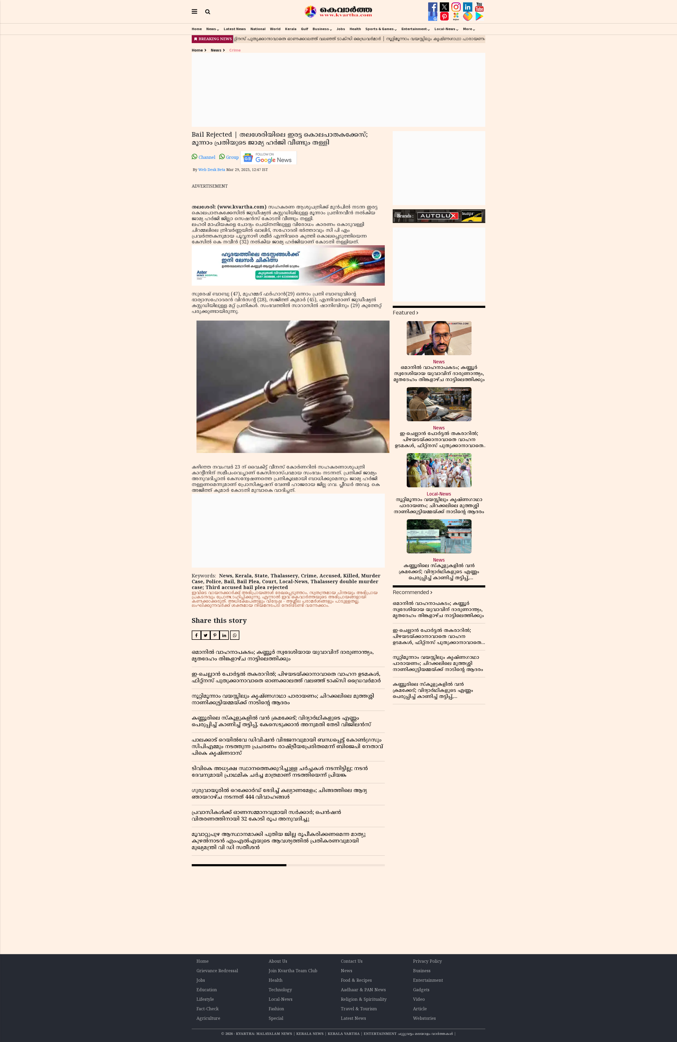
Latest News (235, 29)
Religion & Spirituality (364, 999)
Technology (280, 990)
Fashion (276, 1009)
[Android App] (479, 16)
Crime (235, 50)
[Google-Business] (433, 16)
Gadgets (421, 990)
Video (419, 999)
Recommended (411, 592)
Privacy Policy (427, 961)
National (258, 29)
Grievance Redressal (217, 971)
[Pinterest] (445, 16)
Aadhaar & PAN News (363, 990)
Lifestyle (205, 999)
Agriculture (208, 1018)
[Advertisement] (338, 90)
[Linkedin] (468, 7)
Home (197, 29)
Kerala (290, 29)
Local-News (444, 29)
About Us (278, 961)
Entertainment (414, 29)
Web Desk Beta (211, 170)
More (467, 29)
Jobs (341, 29)
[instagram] (457, 7)
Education (206, 990)
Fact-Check (207, 1009)
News (211, 29)
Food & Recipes (356, 980)
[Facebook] (433, 7)
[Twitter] (445, 7)
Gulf (304, 29)
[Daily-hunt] (457, 16)
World (275, 29)
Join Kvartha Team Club (293, 971)
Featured (404, 313)
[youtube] (479, 7)
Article (420, 1009)
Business (321, 29)
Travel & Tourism (359, 1009)
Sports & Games (379, 29)
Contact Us (352, 961)
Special (276, 1018)
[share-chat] (468, 16)
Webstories (424, 1018)
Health (355, 29)
